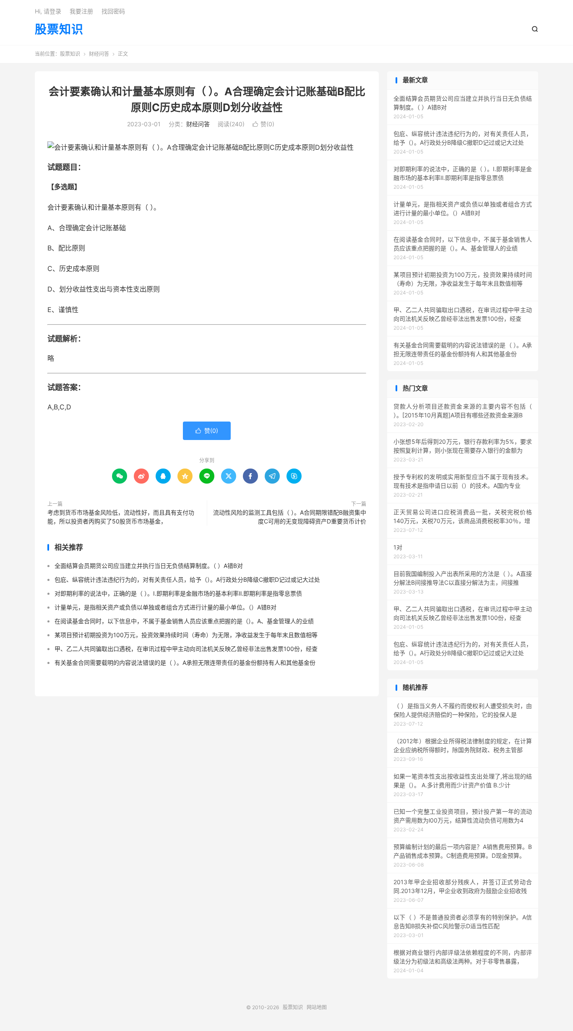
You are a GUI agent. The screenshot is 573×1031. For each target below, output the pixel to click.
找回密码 (113, 11)
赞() (263, 124)
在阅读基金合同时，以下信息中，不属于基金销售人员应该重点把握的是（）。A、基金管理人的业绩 (184, 621)
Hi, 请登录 (48, 11)
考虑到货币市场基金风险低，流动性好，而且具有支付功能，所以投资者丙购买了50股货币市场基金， (120, 517)
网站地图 (317, 1007)
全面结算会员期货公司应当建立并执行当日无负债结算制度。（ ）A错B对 (149, 565)
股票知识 (59, 29)
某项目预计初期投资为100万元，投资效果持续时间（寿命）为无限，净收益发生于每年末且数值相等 (186, 634)
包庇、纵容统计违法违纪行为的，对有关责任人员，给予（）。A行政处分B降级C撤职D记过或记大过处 (187, 579)
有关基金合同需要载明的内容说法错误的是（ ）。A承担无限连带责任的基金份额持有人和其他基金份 (185, 662)
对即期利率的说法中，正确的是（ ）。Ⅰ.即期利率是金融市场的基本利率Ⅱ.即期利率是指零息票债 (178, 593)
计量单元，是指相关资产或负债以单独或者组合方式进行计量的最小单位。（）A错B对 (165, 607)
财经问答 (99, 54)
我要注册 (81, 11)
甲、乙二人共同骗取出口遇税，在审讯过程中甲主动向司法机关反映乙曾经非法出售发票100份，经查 (186, 648)
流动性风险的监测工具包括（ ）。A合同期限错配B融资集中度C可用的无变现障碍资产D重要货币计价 (289, 517)
